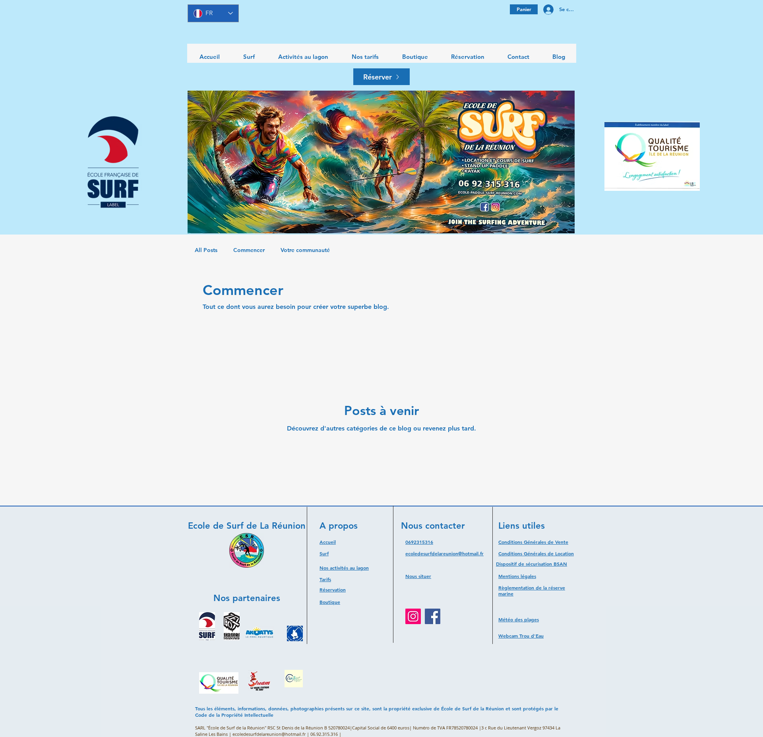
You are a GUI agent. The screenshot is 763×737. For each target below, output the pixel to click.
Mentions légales (517, 576)
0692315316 (419, 542)
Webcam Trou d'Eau (521, 635)
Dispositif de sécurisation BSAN (531, 564)
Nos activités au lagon (344, 567)
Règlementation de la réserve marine (531, 590)
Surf (324, 553)
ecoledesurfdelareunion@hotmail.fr (444, 553)
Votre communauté (305, 250)
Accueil (328, 542)
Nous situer (418, 576)
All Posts (206, 250)
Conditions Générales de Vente (533, 542)
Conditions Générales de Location (536, 553)
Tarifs (325, 579)
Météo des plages (518, 619)
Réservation (333, 589)
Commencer (249, 250)
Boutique (330, 602)
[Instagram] (413, 616)
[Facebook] (432, 616)
